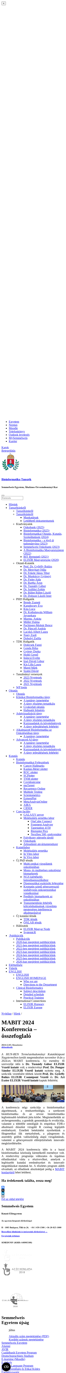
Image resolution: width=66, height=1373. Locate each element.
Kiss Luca (29, 608)
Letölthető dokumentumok (38, 520)
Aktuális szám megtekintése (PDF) (29, 1336)
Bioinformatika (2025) (36, 530)
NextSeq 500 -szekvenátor (46, 834)
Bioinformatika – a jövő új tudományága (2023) (38, 542)
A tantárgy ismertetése (36, 700)
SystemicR (29, 932)
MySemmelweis (18, 438)
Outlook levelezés (19, 434)
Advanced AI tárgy (27, 739)
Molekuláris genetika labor (38, 818)
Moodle (13, 428)
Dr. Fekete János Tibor (36, 573)
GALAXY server (33, 814)
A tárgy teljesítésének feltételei (40, 726)
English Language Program (17, 1365)
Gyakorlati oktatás (34, 706)
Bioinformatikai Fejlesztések (32, 762)
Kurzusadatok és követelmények (42, 723)
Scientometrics (31, 795)
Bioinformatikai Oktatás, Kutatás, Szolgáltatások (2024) (42, 535)
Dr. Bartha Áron (32, 582)
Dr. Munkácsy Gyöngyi (37, 576)
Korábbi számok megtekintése (26, 1339)
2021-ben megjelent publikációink (36, 945)
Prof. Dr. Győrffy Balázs (37, 566)
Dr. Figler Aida (32, 579)
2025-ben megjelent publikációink (36, 958)
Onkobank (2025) (33, 527)
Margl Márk (30, 667)
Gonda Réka (30, 648)
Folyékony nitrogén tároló (38, 837)
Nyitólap (6, 1013)
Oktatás (13, 690)
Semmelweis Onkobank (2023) (41, 546)
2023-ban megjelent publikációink (36, 951)
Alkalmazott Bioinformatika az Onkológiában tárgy (34, 731)
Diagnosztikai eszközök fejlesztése (43, 883)
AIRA (27, 804)
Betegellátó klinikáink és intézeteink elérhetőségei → (24, 1232)
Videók (13, 968)
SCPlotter (29, 775)
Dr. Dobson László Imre (37, 595)
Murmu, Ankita (32, 618)
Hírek (17, 1013)
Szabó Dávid (30, 671)
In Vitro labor (31, 853)
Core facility (23, 811)
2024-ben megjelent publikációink (36, 955)
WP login (21, 687)
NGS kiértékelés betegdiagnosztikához (35, 878)
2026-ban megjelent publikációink (36, 961)
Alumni (5, 1346)
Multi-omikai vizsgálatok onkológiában (37, 865)
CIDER (27, 808)
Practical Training (33, 997)
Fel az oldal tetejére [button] (12, 1199)
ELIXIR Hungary (33, 1004)
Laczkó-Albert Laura (35, 631)
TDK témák (30, 919)
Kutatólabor (23, 847)
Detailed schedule (33, 994)
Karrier (13, 441)
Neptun (13, 424)
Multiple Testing (32, 791)
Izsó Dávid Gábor (33, 661)
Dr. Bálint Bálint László (37, 592)
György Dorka (32, 651)
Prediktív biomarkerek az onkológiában (37, 898)
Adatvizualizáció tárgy (29, 713)
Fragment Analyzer (42, 824)
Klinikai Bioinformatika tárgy (33, 697)
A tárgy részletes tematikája (39, 703)
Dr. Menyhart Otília (34, 569)
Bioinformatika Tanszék (16, 479)
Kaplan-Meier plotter (35, 769)
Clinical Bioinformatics (29, 987)
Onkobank (29, 840)
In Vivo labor (31, 857)
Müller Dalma (31, 622)
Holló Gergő (30, 654)
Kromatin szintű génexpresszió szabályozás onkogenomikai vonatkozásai (41, 890)
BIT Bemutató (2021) (36, 556)
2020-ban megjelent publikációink (36, 942)
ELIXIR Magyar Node (36, 929)
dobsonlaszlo (7, 1047)
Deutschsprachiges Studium (17, 1355)
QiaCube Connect (41, 821)
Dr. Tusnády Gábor (34, 586)
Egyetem (14, 421)
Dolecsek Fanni (32, 644)
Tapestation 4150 (41, 827)
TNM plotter (30, 778)
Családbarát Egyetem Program (19, 1352)
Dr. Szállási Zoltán (34, 589)
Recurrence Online (34, 788)
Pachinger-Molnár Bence (37, 625)
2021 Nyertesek (32, 684)
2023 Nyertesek (32, 677)
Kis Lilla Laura (32, 664)
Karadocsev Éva (33, 605)
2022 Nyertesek (32, 680)
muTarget (28, 785)
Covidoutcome (32, 782)
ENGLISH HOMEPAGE (31, 978)
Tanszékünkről (17, 507)
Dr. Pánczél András (34, 628)
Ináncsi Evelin (31, 657)
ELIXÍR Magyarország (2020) (41, 559)
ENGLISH (15, 971)
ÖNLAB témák (32, 922)
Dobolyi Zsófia (32, 638)
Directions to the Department (40, 984)
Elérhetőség (15, 965)
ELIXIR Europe (32, 1007)
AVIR (4, 1349)
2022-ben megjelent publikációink (36, 948)
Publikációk (16, 935)
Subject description (34, 991)
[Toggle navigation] (2, 495)
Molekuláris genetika (35, 850)
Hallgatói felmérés (34, 710)
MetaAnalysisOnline (35, 801)
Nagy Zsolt (29, 635)
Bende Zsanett (31, 602)
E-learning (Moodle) (13, 1359)
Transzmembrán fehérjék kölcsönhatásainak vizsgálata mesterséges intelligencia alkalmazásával (40, 907)
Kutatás (13, 755)
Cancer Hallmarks (33, 765)
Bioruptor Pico (39, 831)
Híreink (13, 504)
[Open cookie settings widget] (6, 1366)
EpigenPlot (29, 798)
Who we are (30, 981)
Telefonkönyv (17, 431)
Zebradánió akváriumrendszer (40, 844)
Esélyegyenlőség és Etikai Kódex (20, 1368)
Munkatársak (30, 517)
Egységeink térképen (10, 1236)
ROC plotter (30, 772)
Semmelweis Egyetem (14, 1342)
